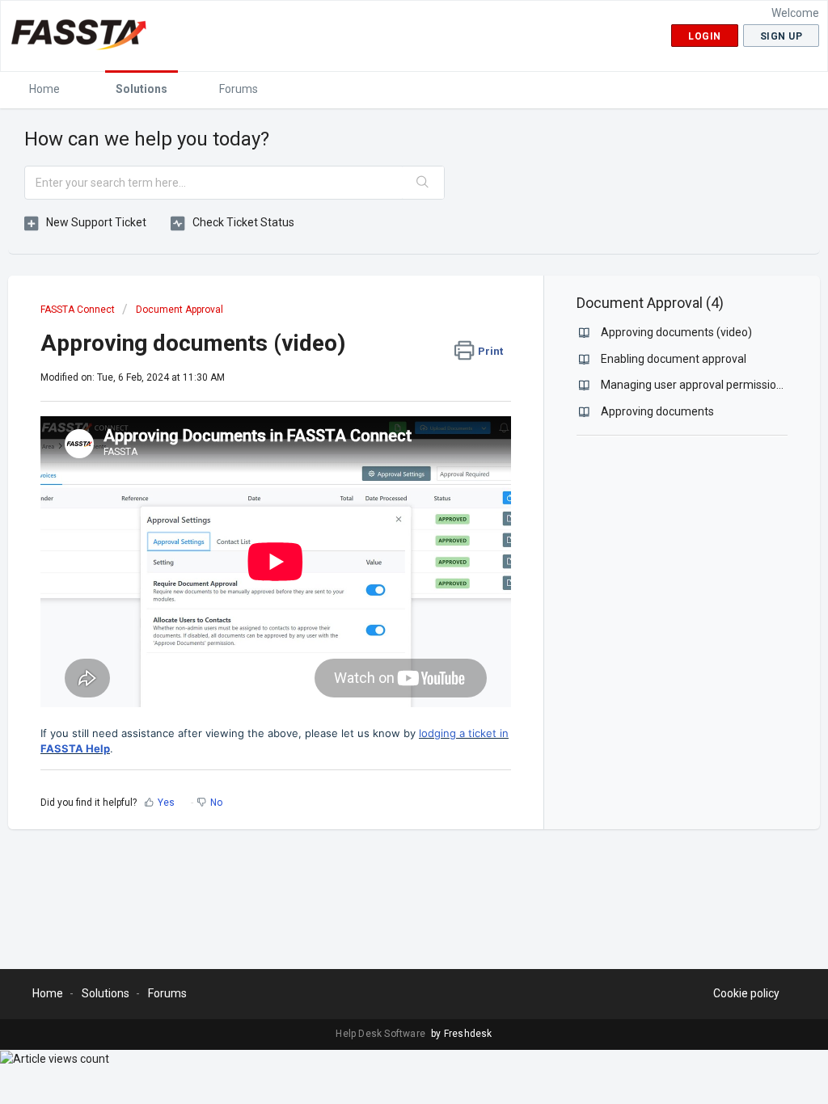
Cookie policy (746, 993)
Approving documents (657, 411)
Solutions (141, 88)
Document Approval (179, 309)
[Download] (384, 343)
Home (44, 88)
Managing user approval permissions (694, 384)
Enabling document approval (673, 358)
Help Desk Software (382, 1033)
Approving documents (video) (676, 332)
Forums (238, 88)
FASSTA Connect (77, 309)
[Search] (423, 182)
